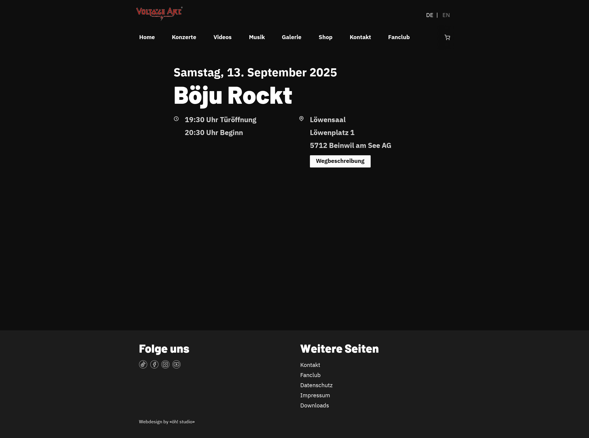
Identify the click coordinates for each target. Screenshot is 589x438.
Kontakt (360, 37)
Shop (325, 37)
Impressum (315, 395)
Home (147, 37)
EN (446, 15)
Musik (257, 37)
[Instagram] (165, 366)
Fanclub (399, 37)
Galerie (291, 37)
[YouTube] (176, 366)
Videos (223, 37)
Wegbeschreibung (340, 161)
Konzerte (184, 37)
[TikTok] (143, 366)
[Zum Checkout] (447, 37)
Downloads (314, 406)
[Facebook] (154, 366)
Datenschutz (316, 385)
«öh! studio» (182, 422)
